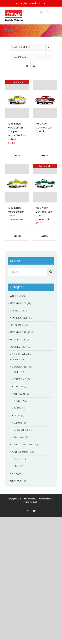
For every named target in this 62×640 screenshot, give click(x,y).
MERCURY (19, 394)
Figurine (16, 359)
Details (17, 155)
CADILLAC (20, 379)
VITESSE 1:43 (17, 354)
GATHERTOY (17, 310)
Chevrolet (18, 386)
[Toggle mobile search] (48, 12)
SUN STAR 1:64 (18, 303)
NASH (17, 415)
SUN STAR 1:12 (18, 339)
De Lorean (19, 437)
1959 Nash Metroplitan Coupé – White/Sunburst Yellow (18, 131)
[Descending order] (48, 47)
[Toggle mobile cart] (41, 12)
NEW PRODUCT (18, 318)
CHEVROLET (21, 430)
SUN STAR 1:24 (18, 347)
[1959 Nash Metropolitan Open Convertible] (17, 183)
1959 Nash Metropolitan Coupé (43, 127)
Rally (14, 466)
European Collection (22, 444)
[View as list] (33, 65)
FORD (17, 372)
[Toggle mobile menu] (55, 12)
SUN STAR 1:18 (18, 332)
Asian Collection (20, 451)
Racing (15, 473)
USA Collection (19, 366)
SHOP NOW (16, 480)
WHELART (16, 296)
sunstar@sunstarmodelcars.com (31, 3)
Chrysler (18, 422)
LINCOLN (19, 401)
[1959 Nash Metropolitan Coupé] (45, 99)
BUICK (17, 408)
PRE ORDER (16, 325)
